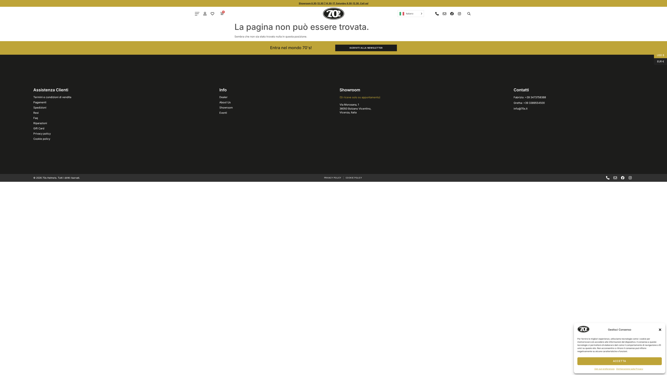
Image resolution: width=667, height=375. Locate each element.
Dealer (223, 97)
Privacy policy (42, 133)
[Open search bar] (469, 13)
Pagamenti (39, 102)
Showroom (226, 107)
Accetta (619, 361)
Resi (36, 112)
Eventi (223, 112)
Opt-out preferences (604, 369)
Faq (35, 118)
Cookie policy (41, 138)
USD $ (659, 55)
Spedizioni (39, 107)
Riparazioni (40, 123)
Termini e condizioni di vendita (52, 97)
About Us (225, 102)
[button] (660, 329)
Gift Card (38, 128)
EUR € (659, 61)
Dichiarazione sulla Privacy (629, 369)
